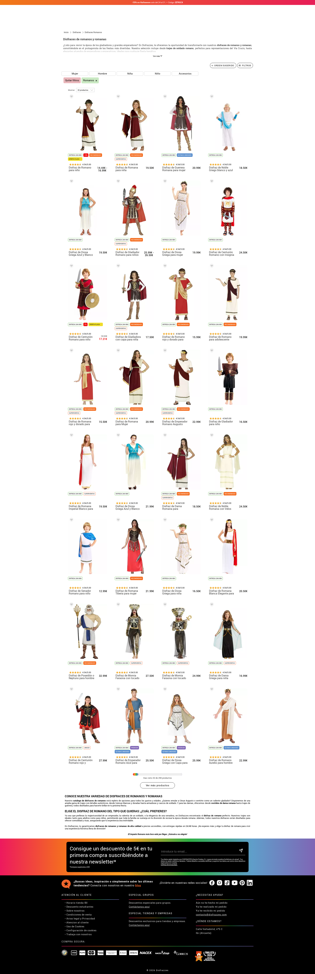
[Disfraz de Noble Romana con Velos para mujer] (211, 435)
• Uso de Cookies (74, 926)
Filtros (246, 65)
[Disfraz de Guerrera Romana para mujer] (164, 97)
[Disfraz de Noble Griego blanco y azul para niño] (211, 97)
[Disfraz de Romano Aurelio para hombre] (211, 689)
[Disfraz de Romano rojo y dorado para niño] (164, 266)
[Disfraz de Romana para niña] (117, 97)
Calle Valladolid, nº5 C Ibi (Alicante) (209, 931)
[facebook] (212, 882)
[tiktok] (227, 882)
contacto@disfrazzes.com (211, 914)
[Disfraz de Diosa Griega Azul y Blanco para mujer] (117, 435)
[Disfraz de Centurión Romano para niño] (71, 266)
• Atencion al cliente (77, 922)
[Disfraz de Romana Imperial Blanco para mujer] (71, 435)
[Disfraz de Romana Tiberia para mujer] (117, 520)
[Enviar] (241, 851)
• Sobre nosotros (74, 910)
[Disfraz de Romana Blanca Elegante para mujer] (211, 520)
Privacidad (88, 918)
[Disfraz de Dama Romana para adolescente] (164, 435)
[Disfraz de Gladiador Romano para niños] (117, 181)
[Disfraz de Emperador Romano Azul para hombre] (117, 689)
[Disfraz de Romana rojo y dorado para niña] (71, 351)
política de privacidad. (169, 865)
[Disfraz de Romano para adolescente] (211, 266)
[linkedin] (249, 882)
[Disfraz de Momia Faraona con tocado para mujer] (117, 605)
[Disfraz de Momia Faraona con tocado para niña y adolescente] (164, 605)
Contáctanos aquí (139, 906)
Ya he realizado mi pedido (211, 906)
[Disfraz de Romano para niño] (71, 97)
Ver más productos (157, 785)
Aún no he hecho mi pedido (212, 902)
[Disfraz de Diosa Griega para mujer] (164, 181)
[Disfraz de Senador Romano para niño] (71, 520)
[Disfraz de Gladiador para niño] (211, 351)
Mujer (75, 73)
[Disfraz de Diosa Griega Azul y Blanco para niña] (71, 181)
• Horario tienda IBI (76, 902)
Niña (130, 73)
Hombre (102, 73)
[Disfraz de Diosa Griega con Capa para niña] (164, 689)
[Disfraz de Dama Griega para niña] (211, 605)
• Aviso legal (72, 918)
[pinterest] (242, 882)
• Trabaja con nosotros (78, 934)
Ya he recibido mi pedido (210, 910)
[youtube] (234, 882)
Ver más (156, 56)
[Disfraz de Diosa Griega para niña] (164, 520)
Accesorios (185, 73)
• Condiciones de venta (78, 914)
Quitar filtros (72, 80)
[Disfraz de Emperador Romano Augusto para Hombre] (164, 351)
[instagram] (219, 882)
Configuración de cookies (81, 930)
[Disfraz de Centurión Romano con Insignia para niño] (211, 181)
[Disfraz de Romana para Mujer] (117, 351)
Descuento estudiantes (79, 906)
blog (138, 885)
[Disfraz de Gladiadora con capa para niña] (117, 266)
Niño (157, 73)
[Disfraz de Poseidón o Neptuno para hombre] (71, 605)
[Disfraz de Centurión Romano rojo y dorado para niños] (71, 689)
